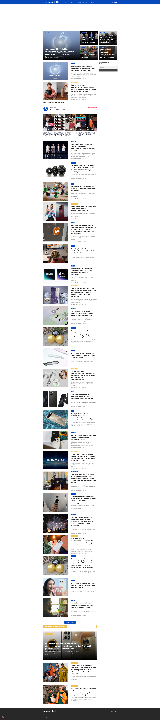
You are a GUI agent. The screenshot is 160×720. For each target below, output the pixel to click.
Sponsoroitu (75, 82)
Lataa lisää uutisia (70, 622)
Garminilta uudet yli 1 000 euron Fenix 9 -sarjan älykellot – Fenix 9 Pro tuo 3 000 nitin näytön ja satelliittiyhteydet (107, 39)
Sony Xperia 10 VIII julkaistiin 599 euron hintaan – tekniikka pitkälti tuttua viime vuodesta (83, 355)
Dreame (73, 328)
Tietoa (92, 2)
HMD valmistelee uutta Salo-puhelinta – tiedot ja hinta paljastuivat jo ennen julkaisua (82, 396)
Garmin (102, 32)
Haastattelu (75, 471)
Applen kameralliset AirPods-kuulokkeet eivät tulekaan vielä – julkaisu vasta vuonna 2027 (82, 605)
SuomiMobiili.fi (78, 99)
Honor (83, 32)
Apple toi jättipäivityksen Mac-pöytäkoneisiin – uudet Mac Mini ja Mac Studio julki (83, 251)
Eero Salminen (50, 57)
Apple (46, 32)
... (94, 136)
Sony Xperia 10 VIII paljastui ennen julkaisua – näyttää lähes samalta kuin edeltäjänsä (83, 585)
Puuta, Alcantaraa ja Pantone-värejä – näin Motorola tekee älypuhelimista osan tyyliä (83, 209)
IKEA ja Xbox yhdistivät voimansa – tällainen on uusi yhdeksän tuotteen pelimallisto (88, 55)
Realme (73, 432)
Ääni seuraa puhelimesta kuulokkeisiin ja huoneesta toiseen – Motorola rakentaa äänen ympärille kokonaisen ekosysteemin (83, 88)
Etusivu (64, 2)
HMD (73, 391)
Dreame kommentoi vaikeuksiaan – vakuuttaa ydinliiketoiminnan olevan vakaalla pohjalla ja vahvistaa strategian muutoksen (83, 334)
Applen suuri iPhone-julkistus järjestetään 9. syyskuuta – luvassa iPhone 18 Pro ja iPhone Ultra (59, 51)
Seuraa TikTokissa (92, 107)
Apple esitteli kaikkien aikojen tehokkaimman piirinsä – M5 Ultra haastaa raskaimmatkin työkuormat (83, 271)
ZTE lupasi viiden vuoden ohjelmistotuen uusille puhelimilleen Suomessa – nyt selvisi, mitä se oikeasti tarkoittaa (83, 417)
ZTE (72, 411)
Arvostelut (72, 2)
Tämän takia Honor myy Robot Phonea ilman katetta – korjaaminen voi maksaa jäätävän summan (89, 40)
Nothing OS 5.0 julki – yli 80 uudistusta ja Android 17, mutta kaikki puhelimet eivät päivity (82, 313)
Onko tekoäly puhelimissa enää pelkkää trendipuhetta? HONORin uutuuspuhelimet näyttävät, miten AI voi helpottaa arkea (83, 457)
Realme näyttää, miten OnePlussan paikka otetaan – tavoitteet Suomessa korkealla (83, 437)
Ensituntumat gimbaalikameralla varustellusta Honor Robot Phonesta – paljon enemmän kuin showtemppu (83, 500)
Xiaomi (102, 47)
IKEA (83, 47)
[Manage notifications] (3, 717)
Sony (73, 350)
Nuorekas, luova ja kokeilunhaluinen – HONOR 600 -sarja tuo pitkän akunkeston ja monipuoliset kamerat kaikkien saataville (82, 543)
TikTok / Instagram (82, 2)
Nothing (74, 308)
